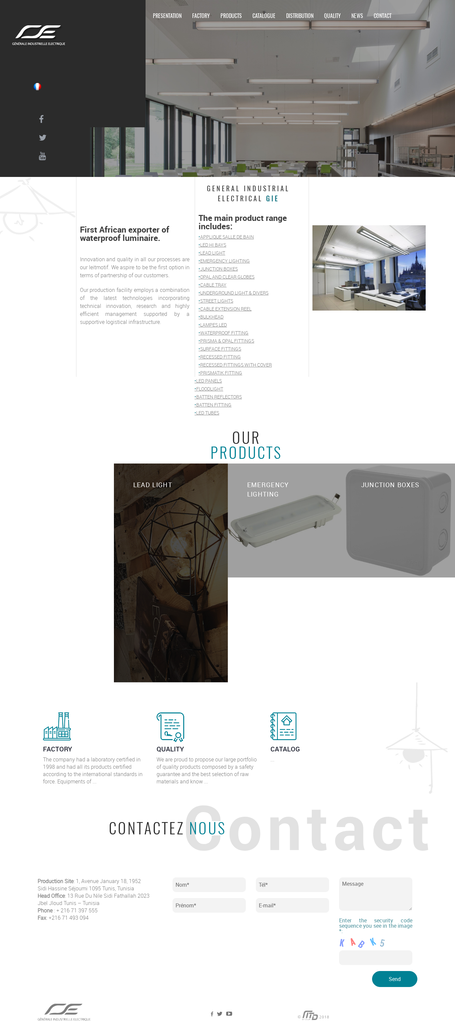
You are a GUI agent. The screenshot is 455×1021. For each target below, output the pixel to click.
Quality (332, 15)
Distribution (299, 15)
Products (231, 15)
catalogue (263, 15)
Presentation (167, 15)
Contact (382, 15)
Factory (201, 15)
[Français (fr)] (37, 87)
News (357, 15)
